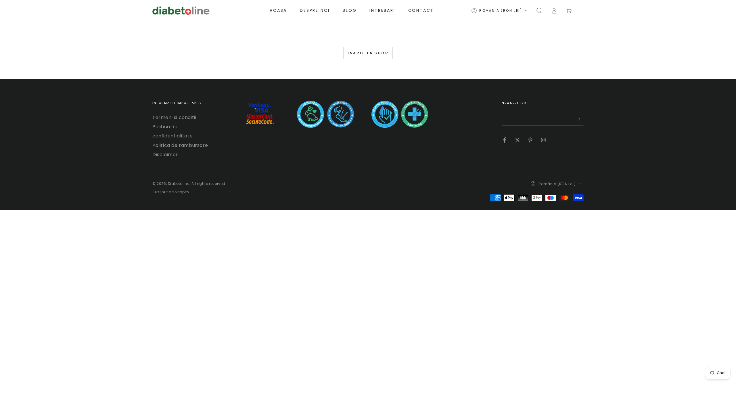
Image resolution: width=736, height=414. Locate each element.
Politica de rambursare (180, 145)
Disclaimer (165, 154)
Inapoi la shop (368, 53)
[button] (539, 10)
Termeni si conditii (174, 117)
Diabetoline (178, 183)
